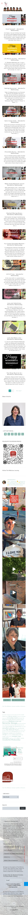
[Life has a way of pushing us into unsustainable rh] (14, 569)
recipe (4, 734)
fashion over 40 (15, 721)
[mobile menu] (2, 3)
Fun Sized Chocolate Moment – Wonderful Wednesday (14, 244)
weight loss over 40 (12, 738)
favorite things (9, 723)
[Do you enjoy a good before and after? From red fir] (14, 592)
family (22, 719)
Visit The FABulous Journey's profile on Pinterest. (13, 706)
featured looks (20, 723)
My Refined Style (12, 730)
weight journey (9, 736)
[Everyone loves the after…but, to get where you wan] (14, 545)
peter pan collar (21, 731)
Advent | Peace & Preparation (11, 860)
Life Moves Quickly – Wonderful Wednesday (14, 59)
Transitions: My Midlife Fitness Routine (13, 853)
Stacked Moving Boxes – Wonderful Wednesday (14, 213)
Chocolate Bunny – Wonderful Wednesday (15, 152)
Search (4, 805)
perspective (15, 731)
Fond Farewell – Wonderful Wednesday (15, 29)
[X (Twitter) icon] (12, 910)
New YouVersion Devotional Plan (11, 846)
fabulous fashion (16, 719)
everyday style (12, 718)
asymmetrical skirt (10, 714)
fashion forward (5, 721)
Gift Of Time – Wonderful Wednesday (14, 274)
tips (22, 734)
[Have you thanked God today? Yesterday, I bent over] (14, 639)
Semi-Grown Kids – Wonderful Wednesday (15, 121)
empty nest (4, 718)
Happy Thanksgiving (18, 724)
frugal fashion (7, 724)
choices (6, 716)
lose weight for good (11, 726)
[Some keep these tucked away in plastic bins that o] (14, 615)
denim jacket (12, 716)
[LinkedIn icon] (14, 910)
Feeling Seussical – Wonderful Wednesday (14, 89)
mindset (16, 728)
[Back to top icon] (14, 903)
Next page (18, 390)
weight (4, 736)
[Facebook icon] (11, 910)
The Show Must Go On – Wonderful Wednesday (15, 373)
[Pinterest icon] (15, 910)
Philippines (5, 733)
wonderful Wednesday (11, 740)
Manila (19, 726)
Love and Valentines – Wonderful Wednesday (14, 303)
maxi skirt (24, 726)
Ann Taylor (4, 714)
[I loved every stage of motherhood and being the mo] (14, 686)
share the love (16, 734)
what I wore (20, 738)
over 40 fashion (9, 731)
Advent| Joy (7, 857)
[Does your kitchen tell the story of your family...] (14, 499)
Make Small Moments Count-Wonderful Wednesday (15, 184)
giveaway (12, 724)
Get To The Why (8, 850)
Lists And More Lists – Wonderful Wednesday (14, 338)
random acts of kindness (15, 733)
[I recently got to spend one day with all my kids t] (14, 662)
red (7, 734)
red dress (10, 734)
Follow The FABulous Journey (10, 470)
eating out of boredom (21, 716)
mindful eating (8, 728)
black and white (18, 714)
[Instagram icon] (17, 910)
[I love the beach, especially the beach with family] (14, 522)
